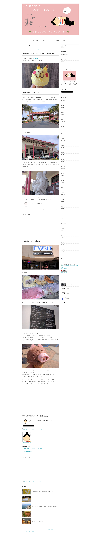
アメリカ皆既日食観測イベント (50, 529)
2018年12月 (63, 166)
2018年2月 (63, 189)
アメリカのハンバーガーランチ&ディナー (32, 449)
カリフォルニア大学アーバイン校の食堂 (39, 498)
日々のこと (50, 40)
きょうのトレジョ (64, 244)
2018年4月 (63, 185)
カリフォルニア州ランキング (65, 272)
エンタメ (58, 40)
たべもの (62, 251)
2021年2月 (63, 119)
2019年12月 (63, 138)
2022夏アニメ (68, 288)
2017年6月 (63, 208)
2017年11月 (63, 196)
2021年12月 (63, 110)
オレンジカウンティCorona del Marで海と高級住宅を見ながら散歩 (44, 506)
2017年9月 (63, 201)
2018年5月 (63, 182)
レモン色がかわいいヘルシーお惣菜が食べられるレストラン (43, 491)
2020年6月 (63, 128)
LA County (63, 218)
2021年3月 (63, 117)
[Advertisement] (32, 227)
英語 (44, 40)
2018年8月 (63, 175)
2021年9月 (63, 112)
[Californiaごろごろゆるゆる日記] (50, 4)
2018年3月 (63, 187)
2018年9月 (63, 173)
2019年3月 (63, 159)
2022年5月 (63, 107)
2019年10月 (63, 142)
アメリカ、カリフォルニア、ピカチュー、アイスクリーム (33, 481)
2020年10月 (63, 124)
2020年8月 (63, 126)
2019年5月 (63, 154)
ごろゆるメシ (63, 249)
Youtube (62, 228)
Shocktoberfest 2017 (28, 451)
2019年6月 (63, 152)
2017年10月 (63, 199)
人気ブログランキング (26, 442)
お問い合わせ (65, 40)
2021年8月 (63, 114)
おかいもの (63, 232)
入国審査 (62, 61)
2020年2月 (63, 133)
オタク (62, 235)
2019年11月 (63, 140)
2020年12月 (63, 121)
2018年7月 (63, 178)
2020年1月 (63, 135)
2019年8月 (63, 147)
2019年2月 (63, 161)
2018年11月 (63, 168)
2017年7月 (63, 206)
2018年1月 (63, 192)
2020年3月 (63, 131)
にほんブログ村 (25, 430)
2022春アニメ (63, 59)
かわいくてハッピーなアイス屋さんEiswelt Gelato (37, 49)
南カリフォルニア (36, 40)
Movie (62, 221)
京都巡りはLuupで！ (64, 54)
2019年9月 (63, 145)
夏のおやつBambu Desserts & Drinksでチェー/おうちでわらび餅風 (32, 530)
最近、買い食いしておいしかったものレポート (34, 448)
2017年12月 (63, 194)
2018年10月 (63, 171)
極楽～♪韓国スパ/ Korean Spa (37, 521)
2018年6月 (63, 180)
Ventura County (63, 225)
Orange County (26, 45)
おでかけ (62, 237)
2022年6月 (63, 105)
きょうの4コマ (63, 242)
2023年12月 (63, 100)
